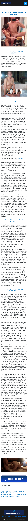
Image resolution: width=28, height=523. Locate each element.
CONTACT (4, 516)
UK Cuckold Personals (19, 494)
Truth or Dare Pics (6, 493)
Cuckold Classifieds (13, 519)
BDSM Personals (6, 494)
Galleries (15, 516)
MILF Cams (4, 496)
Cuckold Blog (5, 491)
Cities (19, 516)
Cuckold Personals (19, 493)
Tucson (21, 158)
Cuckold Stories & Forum (17, 491)
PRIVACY (24, 516)
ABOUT (9, 516)
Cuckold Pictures (14, 496)
